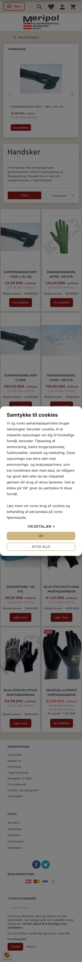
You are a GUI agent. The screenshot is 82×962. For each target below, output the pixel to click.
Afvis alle (41, 546)
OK (41, 536)
